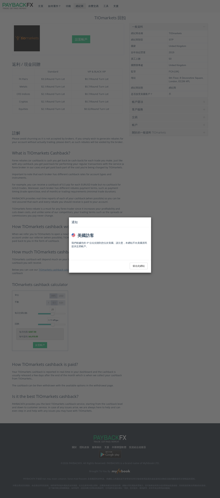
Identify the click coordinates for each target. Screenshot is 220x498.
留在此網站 (139, 266)
